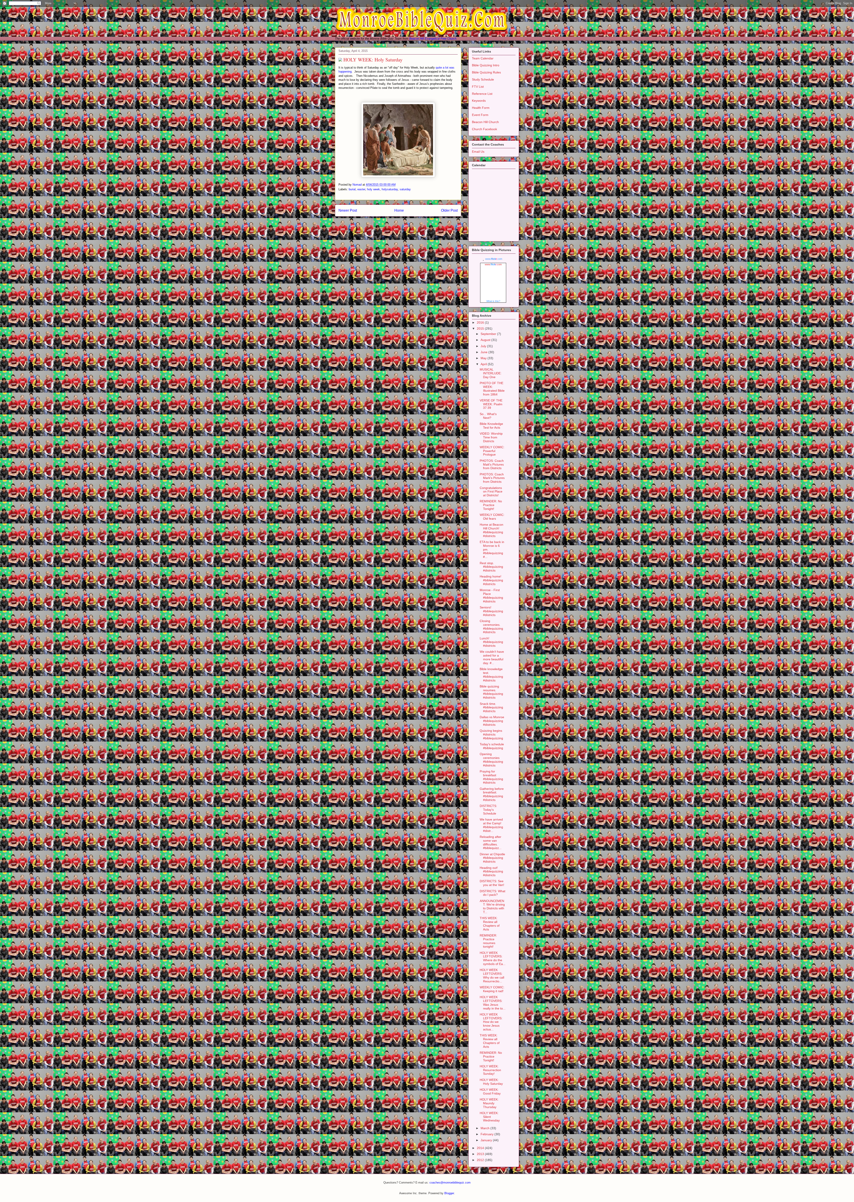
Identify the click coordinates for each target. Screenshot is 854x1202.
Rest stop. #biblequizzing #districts (491, 566)
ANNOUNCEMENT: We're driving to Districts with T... (492, 906)
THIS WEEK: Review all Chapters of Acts (490, 923)
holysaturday (390, 189)
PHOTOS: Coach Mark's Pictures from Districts (492, 478)
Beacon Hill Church (485, 122)
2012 (481, 1160)
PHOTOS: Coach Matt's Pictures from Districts (492, 464)
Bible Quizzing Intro (485, 65)
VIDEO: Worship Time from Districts (491, 437)
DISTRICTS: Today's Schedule (488, 809)
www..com (493, 258)
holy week (373, 189)
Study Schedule (483, 79)
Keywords (479, 100)
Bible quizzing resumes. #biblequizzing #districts (491, 692)
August (486, 340)
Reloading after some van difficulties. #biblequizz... (491, 842)
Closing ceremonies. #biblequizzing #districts (491, 626)
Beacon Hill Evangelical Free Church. (433, 38)
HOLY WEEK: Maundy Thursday (489, 1103)
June (484, 352)
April (484, 364)
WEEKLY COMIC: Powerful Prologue (492, 450)
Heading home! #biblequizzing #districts (491, 580)
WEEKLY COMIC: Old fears (492, 516)
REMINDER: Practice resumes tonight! (488, 941)
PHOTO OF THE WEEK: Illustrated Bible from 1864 (492, 388)
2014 (481, 1148)
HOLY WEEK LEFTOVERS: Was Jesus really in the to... (493, 1002)
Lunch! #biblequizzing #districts (491, 642)
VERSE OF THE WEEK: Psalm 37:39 (491, 404)
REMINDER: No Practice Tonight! (491, 505)
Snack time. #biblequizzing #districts (491, 707)
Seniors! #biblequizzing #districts (491, 611)
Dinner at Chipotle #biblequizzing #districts (492, 857)
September (489, 334)
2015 (481, 328)
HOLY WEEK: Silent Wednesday (490, 1116)
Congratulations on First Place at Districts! (491, 491)
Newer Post (347, 210)
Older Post (449, 210)
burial (352, 189)
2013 (481, 1154)
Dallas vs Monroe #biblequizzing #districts (492, 720)
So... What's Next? (488, 416)
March (485, 1128)
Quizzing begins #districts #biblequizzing (491, 734)
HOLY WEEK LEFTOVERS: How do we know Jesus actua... (491, 1022)
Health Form (480, 107)
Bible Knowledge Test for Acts (491, 425)
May (484, 358)
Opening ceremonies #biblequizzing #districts (491, 759)
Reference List (482, 93)
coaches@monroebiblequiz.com (450, 1182)
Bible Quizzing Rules (486, 72)
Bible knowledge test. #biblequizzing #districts (491, 674)
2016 (481, 322)
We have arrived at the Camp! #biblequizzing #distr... (491, 825)
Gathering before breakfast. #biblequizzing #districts (492, 794)
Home (399, 210)
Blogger (449, 1193)
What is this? (493, 301)
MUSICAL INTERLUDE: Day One (491, 373)
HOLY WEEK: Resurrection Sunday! (490, 1070)
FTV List (478, 86)
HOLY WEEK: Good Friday (490, 1091)
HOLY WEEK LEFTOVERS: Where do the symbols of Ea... (493, 958)
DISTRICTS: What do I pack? (492, 893)
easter (361, 189)
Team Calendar (482, 58)
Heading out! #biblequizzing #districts (491, 871)
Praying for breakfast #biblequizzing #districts (491, 777)
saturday (405, 189)
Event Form (480, 115)
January (487, 1140)
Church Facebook (484, 129)
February (487, 1134)
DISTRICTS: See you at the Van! (492, 883)
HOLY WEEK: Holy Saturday (491, 1081)
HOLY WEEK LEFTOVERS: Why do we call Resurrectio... (492, 975)
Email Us (478, 151)
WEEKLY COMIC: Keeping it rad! (492, 989)
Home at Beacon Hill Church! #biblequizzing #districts (491, 530)
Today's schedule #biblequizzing (492, 746)
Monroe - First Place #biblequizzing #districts (491, 595)
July (484, 346)
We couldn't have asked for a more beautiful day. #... (492, 657)
